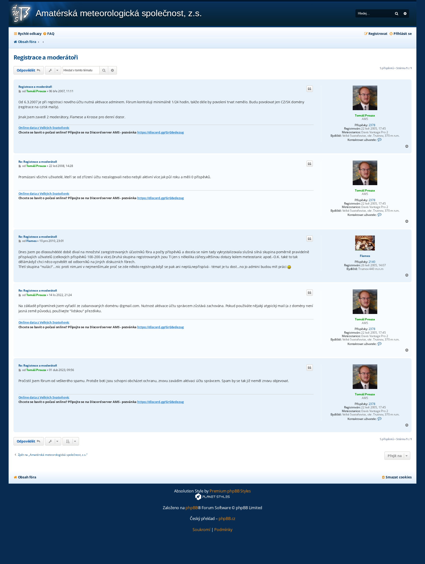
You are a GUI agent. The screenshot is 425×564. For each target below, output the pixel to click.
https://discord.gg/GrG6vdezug (160, 132)
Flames (365, 256)
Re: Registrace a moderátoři (37, 161)
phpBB (191, 507)
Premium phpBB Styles (230, 491)
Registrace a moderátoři (46, 57)
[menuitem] (48, 34)
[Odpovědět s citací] (309, 89)
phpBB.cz (227, 518)
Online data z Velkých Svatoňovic (44, 127)
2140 (372, 262)
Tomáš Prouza (365, 115)
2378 (372, 125)
